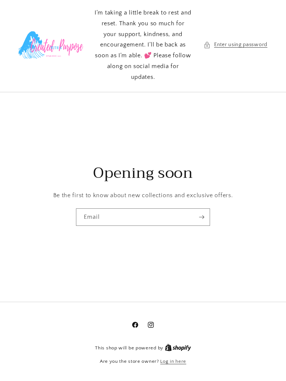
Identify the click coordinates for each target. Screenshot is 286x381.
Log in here (173, 361)
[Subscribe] (201, 217)
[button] (235, 44)
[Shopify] (178, 347)
